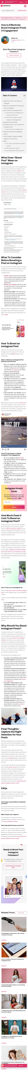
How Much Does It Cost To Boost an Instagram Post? (14, 126)
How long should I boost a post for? (15, 150)
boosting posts (15, 369)
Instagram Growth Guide (10, 122)
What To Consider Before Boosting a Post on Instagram (14, 107)
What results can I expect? (12, 148)
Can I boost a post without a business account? (15, 145)
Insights (6, 314)
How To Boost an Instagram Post (13, 110)
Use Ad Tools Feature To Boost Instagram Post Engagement (14, 119)
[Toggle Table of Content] (23, 95)
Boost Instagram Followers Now (13, 866)
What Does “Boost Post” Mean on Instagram (13, 102)
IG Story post (22, 402)
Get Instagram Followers (7, 17)
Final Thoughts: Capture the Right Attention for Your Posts (13, 138)
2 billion (19, 171)
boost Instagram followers (11, 821)
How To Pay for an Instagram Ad (14, 129)
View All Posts (21, 912)
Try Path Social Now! (14, 55)
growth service (12, 767)
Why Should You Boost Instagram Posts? (13, 133)
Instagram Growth (16, 40)
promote (21, 704)
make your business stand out (14, 528)
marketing (11, 758)
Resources (18, 17)
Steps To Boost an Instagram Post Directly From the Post (14, 114)
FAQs (5, 141)
